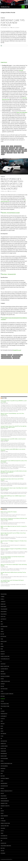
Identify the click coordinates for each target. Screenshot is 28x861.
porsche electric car (6, 356)
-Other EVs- (3, 601)
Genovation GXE (4, 785)
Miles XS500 (3, 673)
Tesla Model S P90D (5, 703)
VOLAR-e (2, 770)
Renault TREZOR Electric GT (6, 790)
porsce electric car (18, 354)
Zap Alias (2, 723)
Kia (1, 708)
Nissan (2, 646)
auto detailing (18, 146)
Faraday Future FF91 (5, 805)
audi (7, 146)
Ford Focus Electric (5, 656)
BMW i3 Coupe (4, 641)
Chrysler (3, 683)
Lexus (2, 780)
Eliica (2, 726)
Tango (2, 631)
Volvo (2, 813)
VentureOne (3, 733)
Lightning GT (3, 619)
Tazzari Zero (3, 751)
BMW (2, 648)
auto (11, 146)
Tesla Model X (4, 614)
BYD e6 (2, 760)
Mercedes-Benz (4, 783)
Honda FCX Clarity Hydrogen (7, 693)
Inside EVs (4, 509)
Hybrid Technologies (5, 681)
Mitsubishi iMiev (4, 626)
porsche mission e (16, 356)
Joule (2, 691)
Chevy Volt (3, 616)
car (17, 147)
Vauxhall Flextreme (5, 676)
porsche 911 (9, 152)
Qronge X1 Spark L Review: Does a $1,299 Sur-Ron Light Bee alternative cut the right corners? (13, 427)
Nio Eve (2, 793)
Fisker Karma (3, 606)
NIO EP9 (2, 810)
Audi (2, 773)
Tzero (2, 833)
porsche (3, 152)
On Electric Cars (5, 7)
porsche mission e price (6, 358)
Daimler (2, 671)
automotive (12, 147)
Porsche (3, 17)
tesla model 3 (16, 358)
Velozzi (2, 686)
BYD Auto (3, 651)
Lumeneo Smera (4, 746)
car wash (11, 149)
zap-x (2, 721)
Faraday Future (4, 803)
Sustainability (4, 716)
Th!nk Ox (3, 718)
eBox (2, 728)
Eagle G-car (3, 748)
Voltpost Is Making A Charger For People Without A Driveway (14, 548)
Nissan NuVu (3, 743)
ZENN (2, 643)
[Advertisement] (14, 379)
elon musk (4, 354)
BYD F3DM (3, 696)
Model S (2, 599)
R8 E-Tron (3, 775)
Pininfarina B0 (4, 753)
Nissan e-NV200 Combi (5, 823)
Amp (1, 621)
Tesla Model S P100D (5, 706)
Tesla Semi (3, 828)
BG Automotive (4, 838)
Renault (2, 788)
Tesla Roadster (4, 609)
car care (22, 147)
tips (19, 152)
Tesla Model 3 (4, 611)
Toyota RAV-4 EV (4, 835)
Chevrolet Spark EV (5, 778)
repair (15, 152)
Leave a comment (15, 27)
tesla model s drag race (6, 845)
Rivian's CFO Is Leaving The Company (9, 511)
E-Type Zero (3, 820)
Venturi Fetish (4, 741)
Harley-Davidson (4, 815)
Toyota (2, 701)
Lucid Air (2, 711)
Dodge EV (3, 653)
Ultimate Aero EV (4, 668)
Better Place (3, 636)
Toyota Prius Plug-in (5, 658)
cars (16, 149)
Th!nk (2, 736)
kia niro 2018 (3, 843)
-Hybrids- (2, 596)
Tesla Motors (3, 594)
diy (25, 149)
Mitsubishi (3, 853)
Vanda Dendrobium (5, 800)
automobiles (4, 147)
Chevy (2, 731)
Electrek (4, 398)
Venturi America (4, 765)
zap (1, 840)
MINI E (2, 623)
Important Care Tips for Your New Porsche (12, 22)
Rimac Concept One (5, 666)
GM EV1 (2, 830)
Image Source (4, 62)
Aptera (2, 678)
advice (3, 146)
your (3, 154)
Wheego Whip (4, 756)
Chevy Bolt (3, 663)
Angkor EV (3, 768)
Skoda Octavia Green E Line (6, 763)
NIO (1, 808)
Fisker (2, 628)
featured (10, 354)
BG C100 (2, 633)
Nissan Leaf (3, 604)
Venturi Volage (4, 688)
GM (1, 738)
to (22, 152)
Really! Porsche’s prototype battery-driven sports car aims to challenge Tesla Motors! (12, 184)
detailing (21, 149)
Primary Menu (26, 6)
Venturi (2, 850)
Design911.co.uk (17, 350)
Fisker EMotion (4, 713)
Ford (2, 638)
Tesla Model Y (4, 795)
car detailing (5, 149)
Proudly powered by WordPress (6, 859)
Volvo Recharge (4, 758)
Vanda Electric (4, 798)
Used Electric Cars (5, 825)
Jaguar (2, 818)
